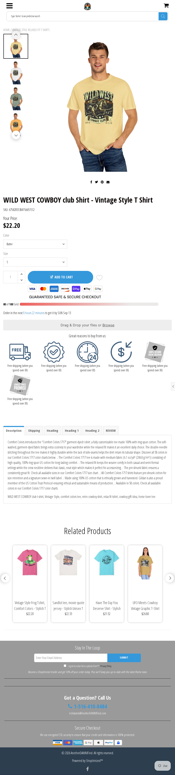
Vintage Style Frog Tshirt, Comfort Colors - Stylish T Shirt (30, 605)
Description (14, 430)
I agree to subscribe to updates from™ (89, 666)
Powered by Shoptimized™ (87, 760)
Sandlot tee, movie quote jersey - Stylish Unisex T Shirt (68, 605)
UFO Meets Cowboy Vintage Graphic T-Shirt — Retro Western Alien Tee (145, 605)
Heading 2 (92, 430)
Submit (124, 657)
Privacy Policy (105, 666)
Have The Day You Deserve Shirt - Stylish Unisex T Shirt (107, 605)
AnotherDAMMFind (81, 753)
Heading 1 (72, 430)
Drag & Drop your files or (87, 325)
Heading (52, 430)
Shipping (34, 430)
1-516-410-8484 (90, 706)
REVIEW (111, 430)
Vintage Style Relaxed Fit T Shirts (31, 30)
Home (6, 30)
